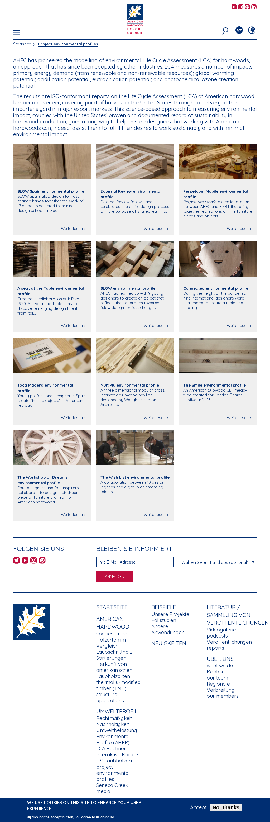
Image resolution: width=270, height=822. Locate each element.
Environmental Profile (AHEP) (113, 739)
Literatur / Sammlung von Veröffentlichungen (238, 615)
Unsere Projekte (170, 614)
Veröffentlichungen (229, 642)
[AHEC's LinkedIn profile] (254, 7)
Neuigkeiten (168, 643)
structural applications (110, 697)
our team (217, 677)
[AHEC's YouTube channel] (234, 7)
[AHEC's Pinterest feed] (247, 7)
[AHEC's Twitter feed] (16, 561)
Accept (198, 807)
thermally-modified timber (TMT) (118, 685)
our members (223, 696)
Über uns (220, 658)
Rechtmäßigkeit (114, 718)
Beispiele (163, 607)
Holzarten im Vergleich (111, 642)
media (103, 791)
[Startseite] (31, 621)
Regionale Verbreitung (221, 687)
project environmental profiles (113, 773)
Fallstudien (163, 620)
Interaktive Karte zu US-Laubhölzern (118, 757)
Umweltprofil (117, 711)
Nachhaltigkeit (112, 724)
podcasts (217, 636)
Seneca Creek (112, 785)
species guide (111, 633)
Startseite (22, 43)
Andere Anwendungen (168, 629)
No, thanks (226, 807)
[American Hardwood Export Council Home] (135, 19)
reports (215, 648)
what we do (220, 665)
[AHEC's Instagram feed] (240, 7)
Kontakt (216, 671)
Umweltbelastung (116, 730)
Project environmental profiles (68, 43)
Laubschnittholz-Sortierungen (115, 655)
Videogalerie (221, 629)
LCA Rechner (111, 748)
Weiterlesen (72, 228)
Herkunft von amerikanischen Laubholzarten (114, 670)
